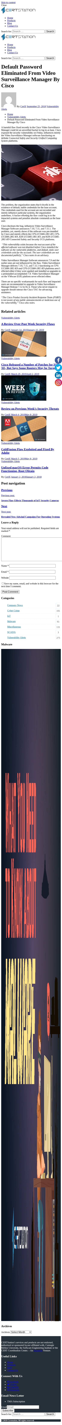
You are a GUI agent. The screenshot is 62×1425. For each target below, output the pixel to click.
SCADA (11, 632)
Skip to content (8, 2)
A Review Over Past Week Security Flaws (28, 324)
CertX (23, 106)
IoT (9, 616)
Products (11, 20)
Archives (5, 1332)
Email (5, 572)
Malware (11, 621)
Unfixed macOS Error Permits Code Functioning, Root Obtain (24, 469)
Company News (15, 605)
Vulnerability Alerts (10, 318)
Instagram (14, 1390)
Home (10, 18)
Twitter (13, 1384)
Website (5, 577)
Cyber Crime (13, 610)
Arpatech (38, 1350)
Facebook (14, 1381)
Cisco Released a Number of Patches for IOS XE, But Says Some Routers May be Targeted (30, 366)
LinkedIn (14, 1387)
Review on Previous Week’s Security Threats (30, 408)
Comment (6, 536)
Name (5, 566)
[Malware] (31, 1320)
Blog (9, 23)
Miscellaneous (14, 626)
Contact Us (12, 26)
